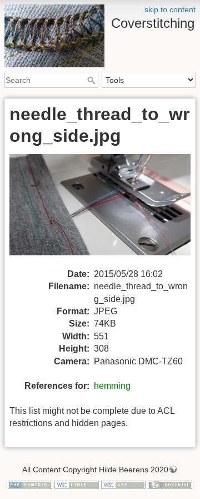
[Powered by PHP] (30, 484)
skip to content (170, 9)
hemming (112, 386)
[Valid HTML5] (76, 484)
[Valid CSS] (123, 484)
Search (92, 80)
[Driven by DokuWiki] (170, 484)
